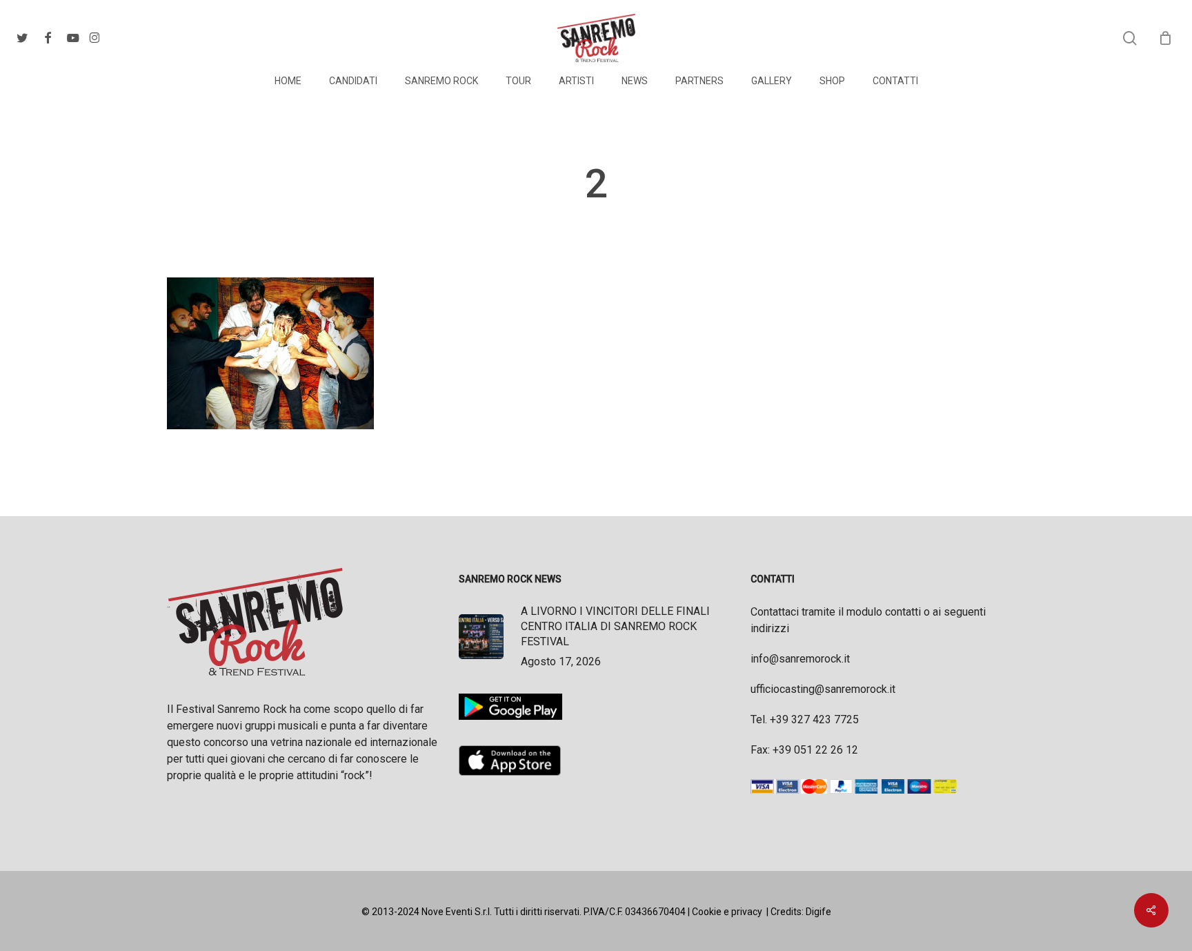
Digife (818, 911)
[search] (1130, 38)
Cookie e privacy (727, 911)
